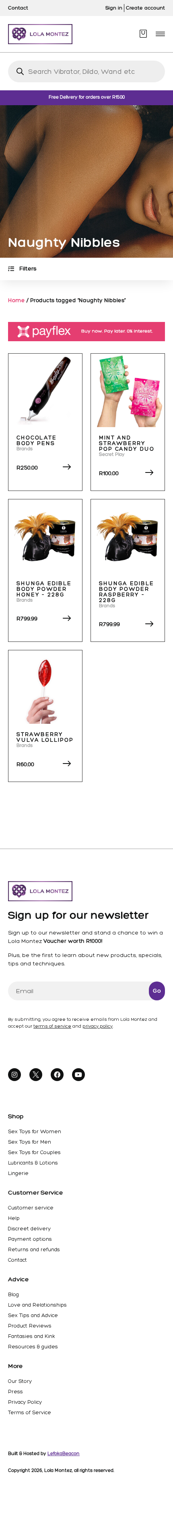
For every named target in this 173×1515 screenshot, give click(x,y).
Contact (17, 1260)
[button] (160, 34)
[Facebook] (57, 1074)
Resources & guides (33, 1347)
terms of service (52, 1026)
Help (14, 1218)
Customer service (31, 1208)
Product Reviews (29, 1326)
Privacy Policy (25, 1402)
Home (16, 300)
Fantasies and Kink (31, 1336)
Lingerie (18, 1173)
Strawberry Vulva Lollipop (45, 737)
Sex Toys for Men (29, 1142)
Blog (13, 1294)
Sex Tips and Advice (33, 1315)
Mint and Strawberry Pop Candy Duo (126, 443)
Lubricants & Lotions (33, 1163)
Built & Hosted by (44, 1453)
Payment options (30, 1239)
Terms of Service (29, 1412)
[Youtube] (78, 1074)
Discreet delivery (29, 1229)
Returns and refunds (34, 1249)
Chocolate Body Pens (36, 440)
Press (15, 1392)
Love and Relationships (37, 1305)
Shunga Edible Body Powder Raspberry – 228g (126, 592)
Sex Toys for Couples (34, 1152)
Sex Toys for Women (34, 1131)
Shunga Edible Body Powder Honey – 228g (44, 589)
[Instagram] (14, 1074)
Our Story (20, 1381)
